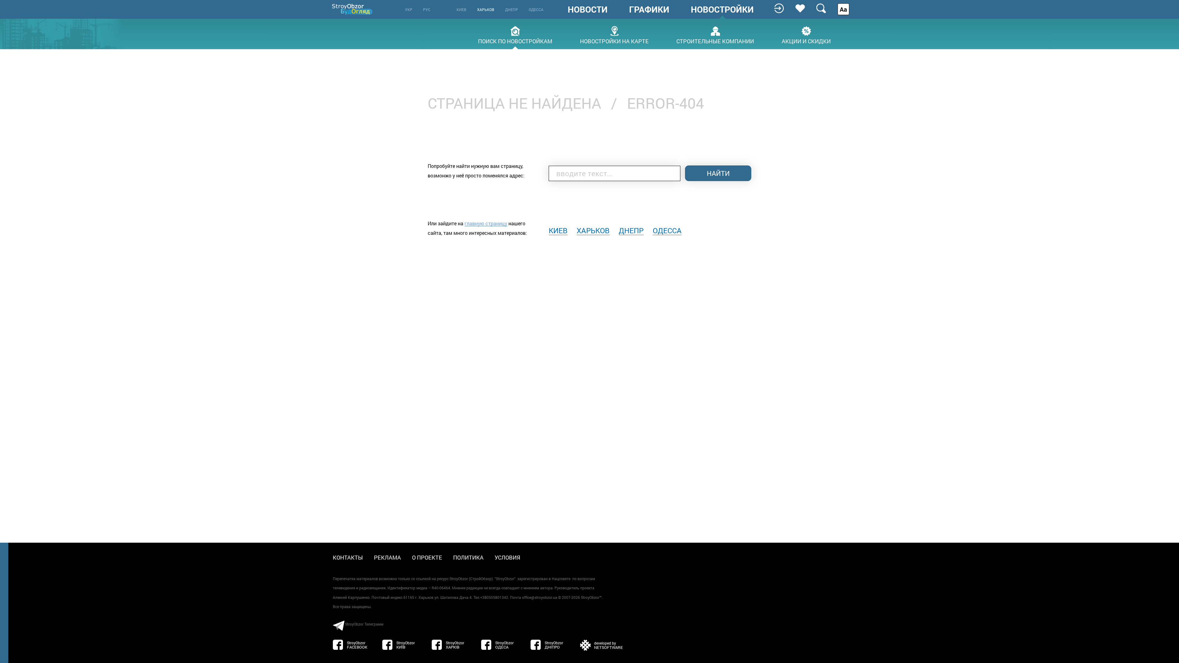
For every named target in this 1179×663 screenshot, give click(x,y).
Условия (507, 557)
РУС (426, 9)
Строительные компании (715, 40)
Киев (461, 9)
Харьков (485, 9)
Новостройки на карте (614, 40)
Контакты (348, 557)
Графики (649, 9)
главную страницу (486, 223)
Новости (588, 9)
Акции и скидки (806, 40)
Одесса (536, 9)
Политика (468, 557)
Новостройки (722, 9)
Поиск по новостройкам (515, 40)
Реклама (387, 557)
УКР (408, 9)
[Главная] (353, 9)
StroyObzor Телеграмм (364, 624)
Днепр (511, 9)
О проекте (427, 557)
